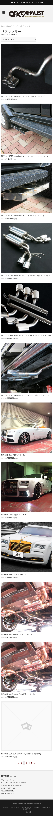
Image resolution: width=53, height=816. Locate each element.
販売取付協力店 (26, 807)
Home (3, 26)
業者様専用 (26, 809)
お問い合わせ (46, 807)
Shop (8, 26)
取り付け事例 (15, 807)
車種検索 (5, 807)
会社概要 (37, 807)
